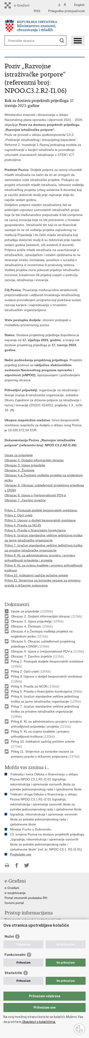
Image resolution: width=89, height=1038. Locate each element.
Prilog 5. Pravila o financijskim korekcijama (35, 530)
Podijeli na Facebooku (16, 865)
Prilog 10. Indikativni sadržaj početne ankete (36, 575)
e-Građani (12, 888)
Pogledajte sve (20, 854)
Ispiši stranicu (7, 865)
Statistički (13, 973)
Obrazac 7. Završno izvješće (25, 500)
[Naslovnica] (45, 26)
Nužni (9, 936)
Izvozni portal (14, 903)
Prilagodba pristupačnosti (66, 11)
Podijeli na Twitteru (26, 865)
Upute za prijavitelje (19, 455)
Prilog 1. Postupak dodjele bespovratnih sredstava (41, 510)
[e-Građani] (24, 5)
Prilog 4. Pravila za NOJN (23, 525)
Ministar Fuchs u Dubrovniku (30, 829)
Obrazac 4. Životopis (19, 470)
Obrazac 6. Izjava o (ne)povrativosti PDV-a (35, 495)
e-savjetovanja (15, 893)
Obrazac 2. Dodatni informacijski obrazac (34, 460)
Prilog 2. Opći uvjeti (18, 515)
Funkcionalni (15, 955)
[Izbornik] (78, 41)
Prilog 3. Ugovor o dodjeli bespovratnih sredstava (40, 520)
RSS (37, 11)
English (79, 5)
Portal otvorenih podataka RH (26, 898)
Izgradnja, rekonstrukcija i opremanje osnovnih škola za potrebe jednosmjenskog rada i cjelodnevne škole (43, 819)
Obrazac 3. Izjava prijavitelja (25, 465)
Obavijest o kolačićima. (38, 1022)
